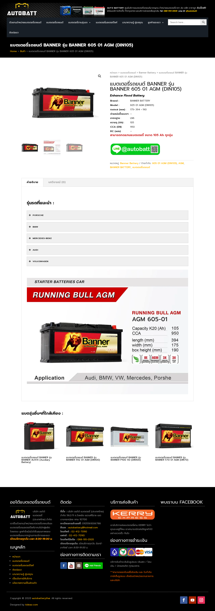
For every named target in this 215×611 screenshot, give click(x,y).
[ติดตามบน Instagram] (201, 600)
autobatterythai (41, 598)
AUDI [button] (35, 249)
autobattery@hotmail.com (83, 527)
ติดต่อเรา (14, 32)
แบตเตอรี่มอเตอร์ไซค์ (106, 22)
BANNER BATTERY (120, 167)
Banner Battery (147, 72)
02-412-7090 (79, 531)
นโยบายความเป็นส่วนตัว (24, 583)
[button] (100, 76)
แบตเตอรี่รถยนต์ (128, 72)
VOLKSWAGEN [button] (40, 261)
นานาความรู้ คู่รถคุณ (132, 22)
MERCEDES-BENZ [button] (42, 238)
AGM (181, 163)
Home (13, 51)
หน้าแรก (113, 72)
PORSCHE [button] (38, 215)
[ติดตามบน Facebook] (183, 600)
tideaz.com (31, 604)
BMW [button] (35, 226)
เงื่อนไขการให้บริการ (22, 578)
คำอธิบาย (32, 182)
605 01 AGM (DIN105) (164, 163)
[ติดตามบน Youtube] (192, 600)
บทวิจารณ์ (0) (57, 182)
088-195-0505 (85, 539)
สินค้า (23, 51)
